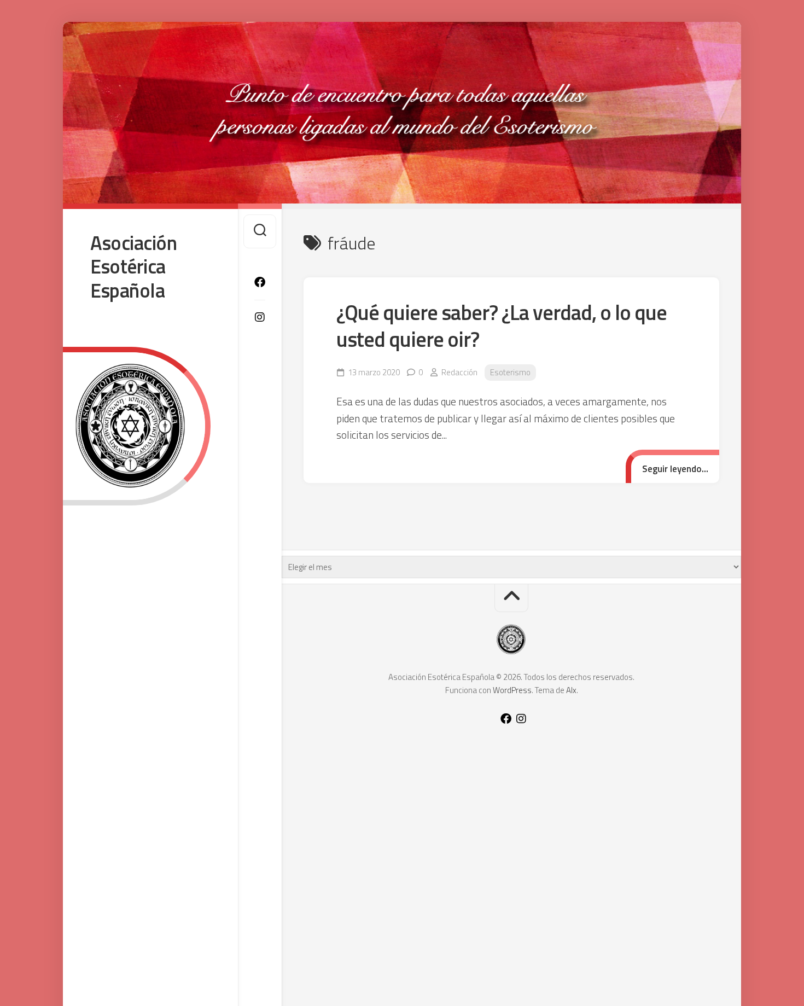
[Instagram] (260, 317)
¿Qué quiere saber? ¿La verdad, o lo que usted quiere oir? (501, 325)
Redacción (459, 372)
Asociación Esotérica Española (133, 266)
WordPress (512, 690)
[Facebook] (260, 282)
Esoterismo (510, 372)
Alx (571, 690)
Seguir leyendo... (675, 469)
